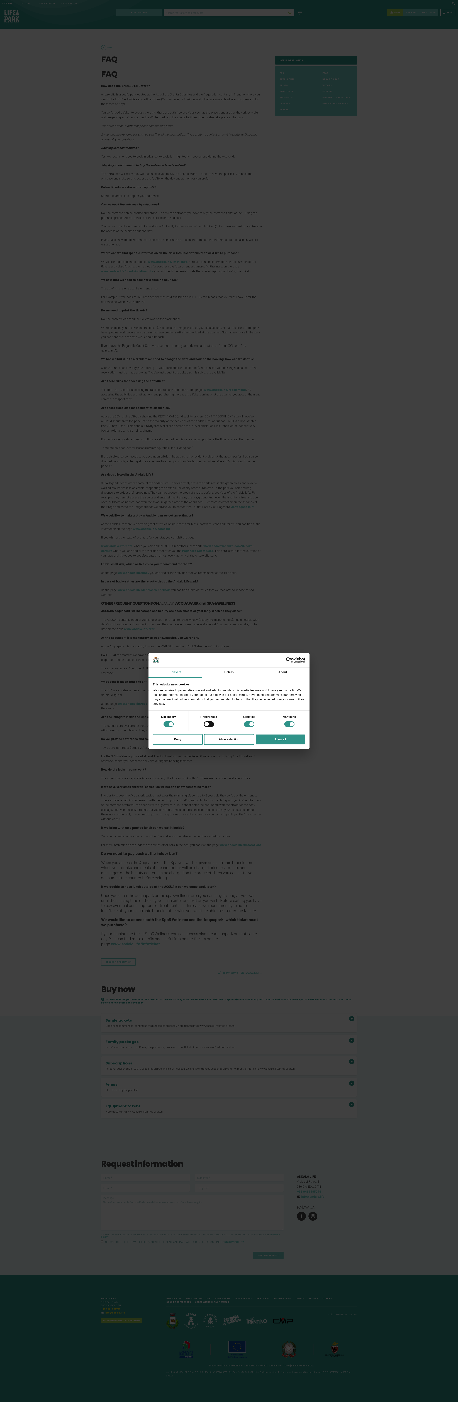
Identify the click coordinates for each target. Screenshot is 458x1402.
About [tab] (282, 672)
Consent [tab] (175, 672)
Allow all (280, 739)
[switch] (209, 724)
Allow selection (229, 739)
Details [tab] (229, 672)
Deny (177, 739)
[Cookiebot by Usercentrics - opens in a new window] (289, 660)
